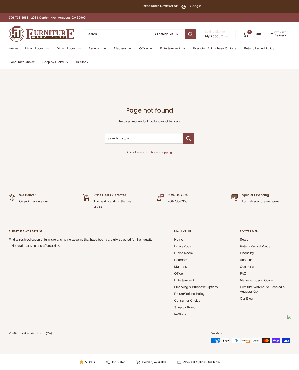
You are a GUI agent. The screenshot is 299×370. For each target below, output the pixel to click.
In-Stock (82, 62)
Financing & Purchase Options (214, 48)
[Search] (190, 34)
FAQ (243, 273)
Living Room (34, 48)
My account (214, 36)
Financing (247, 253)
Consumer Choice (22, 62)
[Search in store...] (188, 138)
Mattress (120, 48)
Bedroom (95, 48)
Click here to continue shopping (149, 152)
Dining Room (66, 48)
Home (13, 48)
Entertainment (170, 48)
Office (143, 48)
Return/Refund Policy (259, 48)
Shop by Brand (53, 62)
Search (245, 239)
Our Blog (246, 298)
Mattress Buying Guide (256, 280)
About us (246, 260)
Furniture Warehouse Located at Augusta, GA (262, 289)
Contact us (247, 266)
